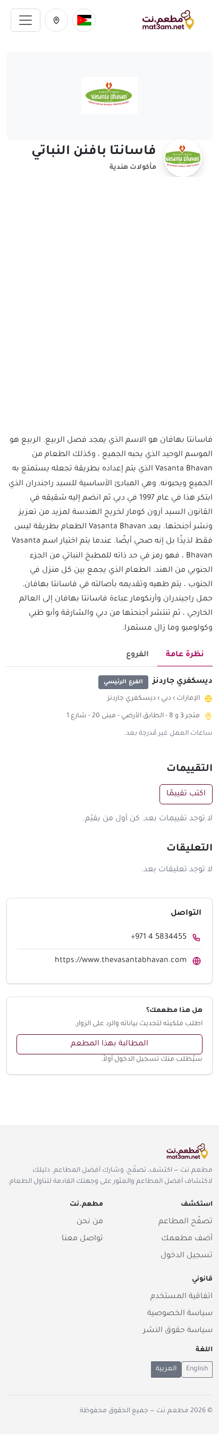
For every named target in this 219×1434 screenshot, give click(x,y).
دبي (166, 698)
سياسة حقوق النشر (178, 1331)
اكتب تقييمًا (186, 794)
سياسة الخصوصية (180, 1314)
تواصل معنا (82, 1239)
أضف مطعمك (187, 1239)
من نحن (90, 1222)
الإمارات (188, 698)
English (197, 1369)
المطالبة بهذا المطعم (109, 1044)
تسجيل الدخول (187, 1256)
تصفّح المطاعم (185, 1222)
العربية (166, 1369)
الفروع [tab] (137, 655)
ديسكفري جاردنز (131, 698)
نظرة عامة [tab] (185, 655)
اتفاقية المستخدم (181, 1297)
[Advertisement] (109, 311)
